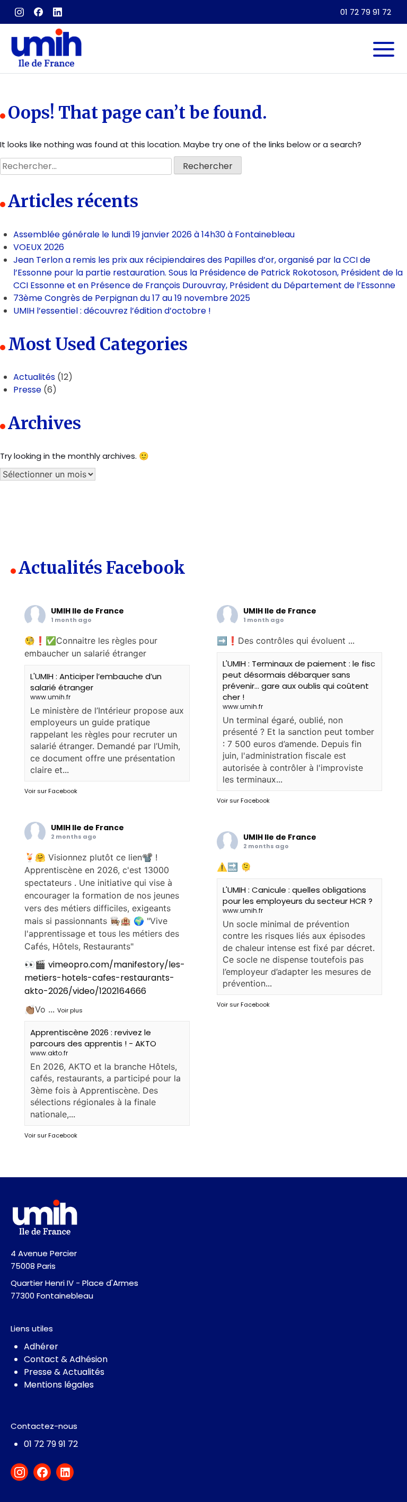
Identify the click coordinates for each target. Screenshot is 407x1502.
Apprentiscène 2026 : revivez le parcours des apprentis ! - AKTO (93, 1038)
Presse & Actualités (64, 1372)
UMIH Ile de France (87, 611)
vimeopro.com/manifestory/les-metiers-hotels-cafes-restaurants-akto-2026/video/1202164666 (104, 977)
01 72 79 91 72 (365, 11)
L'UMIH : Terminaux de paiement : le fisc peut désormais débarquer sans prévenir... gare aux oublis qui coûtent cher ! (299, 680)
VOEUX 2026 (38, 247)
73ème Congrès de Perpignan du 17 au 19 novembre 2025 (131, 298)
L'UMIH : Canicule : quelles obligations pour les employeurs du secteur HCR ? (298, 895)
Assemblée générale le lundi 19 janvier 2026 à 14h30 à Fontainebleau (154, 234)
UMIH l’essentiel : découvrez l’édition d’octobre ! (112, 311)
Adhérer (41, 1346)
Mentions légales (59, 1385)
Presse (27, 390)
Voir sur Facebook (50, 791)
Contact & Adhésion (66, 1359)
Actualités (34, 377)
